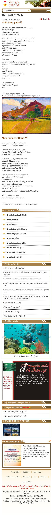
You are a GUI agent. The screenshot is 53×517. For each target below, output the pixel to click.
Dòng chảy (37, 472)
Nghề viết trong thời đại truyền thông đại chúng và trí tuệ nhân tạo (26, 291)
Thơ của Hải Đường (11, 312)
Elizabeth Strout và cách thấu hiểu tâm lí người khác (23, 279)
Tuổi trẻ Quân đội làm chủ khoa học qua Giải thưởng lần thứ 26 (26, 284)
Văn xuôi (26, 477)
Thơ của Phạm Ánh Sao (13, 307)
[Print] (49, 19)
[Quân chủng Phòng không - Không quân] (14, 430)
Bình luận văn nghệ (12, 477)
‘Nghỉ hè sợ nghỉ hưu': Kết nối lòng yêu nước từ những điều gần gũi (25, 273)
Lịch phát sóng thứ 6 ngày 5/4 (15, 416)
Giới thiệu (26, 472)
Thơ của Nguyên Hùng (12, 303)
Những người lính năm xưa (14, 268)
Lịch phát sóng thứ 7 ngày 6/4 (15, 411)
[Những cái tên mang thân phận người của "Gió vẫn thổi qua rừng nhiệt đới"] (9, 367)
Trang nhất (14, 472)
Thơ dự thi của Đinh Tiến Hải (14, 316)
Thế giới (43, 477)
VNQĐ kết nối (26, 482)
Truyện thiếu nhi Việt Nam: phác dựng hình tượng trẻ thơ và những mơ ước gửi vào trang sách (26, 297)
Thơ (35, 477)
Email (45, 19)
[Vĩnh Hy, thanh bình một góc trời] (26, 339)
